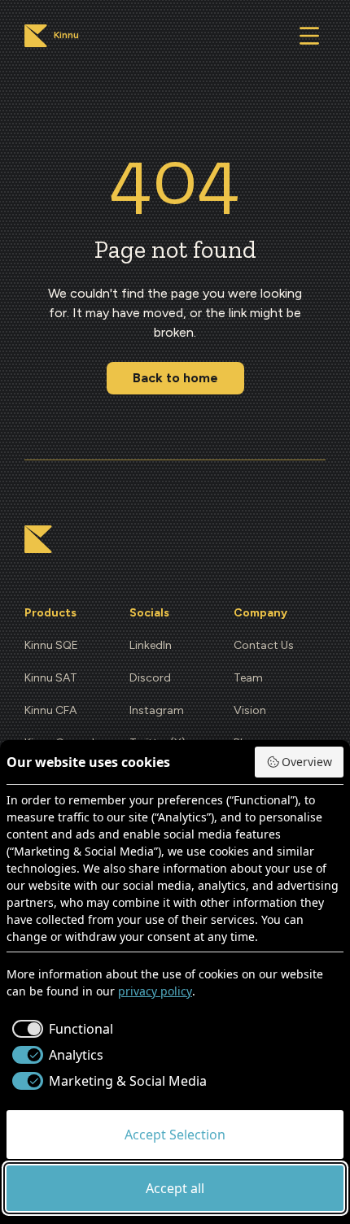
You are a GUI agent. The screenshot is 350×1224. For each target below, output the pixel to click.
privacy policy (155, 991)
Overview (307, 761)
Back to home (175, 377)
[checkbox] (60, 1029)
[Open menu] (309, 36)
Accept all (175, 1188)
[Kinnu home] (38, 539)
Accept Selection (175, 1134)
